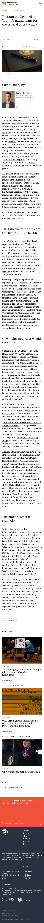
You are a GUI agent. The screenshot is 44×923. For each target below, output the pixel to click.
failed (8, 540)
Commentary (19, 10)
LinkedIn (28, 875)
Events (26, 838)
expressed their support (12, 574)
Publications (6, 10)
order (17, 241)
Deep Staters (18, 493)
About (26, 841)
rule (8, 365)
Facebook (28, 871)
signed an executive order (20, 120)
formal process (8, 413)
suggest (22, 191)
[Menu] (40, 3)
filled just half (8, 466)
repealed (12, 141)
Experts (26, 843)
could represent (9, 176)
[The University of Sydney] (24, 900)
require (29, 410)
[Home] (3, 3)
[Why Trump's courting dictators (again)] (22, 752)
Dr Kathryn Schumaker (17, 736)
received (12, 475)
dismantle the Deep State (14, 159)
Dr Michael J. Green (18, 685)
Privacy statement (8, 910)
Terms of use (6, 912)
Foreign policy (7, 768)
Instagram (28, 877)
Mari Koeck (28, 736)
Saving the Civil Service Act (19, 553)
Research (27, 833)
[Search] (35, 3)
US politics (6, 39)
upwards (6, 132)
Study (26, 835)
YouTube (28, 879)
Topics (26, 830)
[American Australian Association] (8, 899)
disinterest (23, 463)
